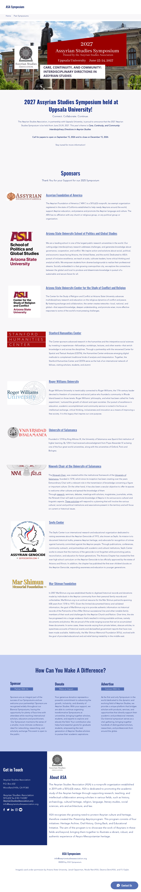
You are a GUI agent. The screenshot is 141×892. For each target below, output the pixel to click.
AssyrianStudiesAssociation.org (18, 800)
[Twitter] (8, 809)
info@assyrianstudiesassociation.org (20, 804)
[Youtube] (20, 809)
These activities (72, 501)
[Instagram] (16, 809)
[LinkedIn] (12, 809)
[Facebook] (4, 809)
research (60, 494)
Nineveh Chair (59, 475)
